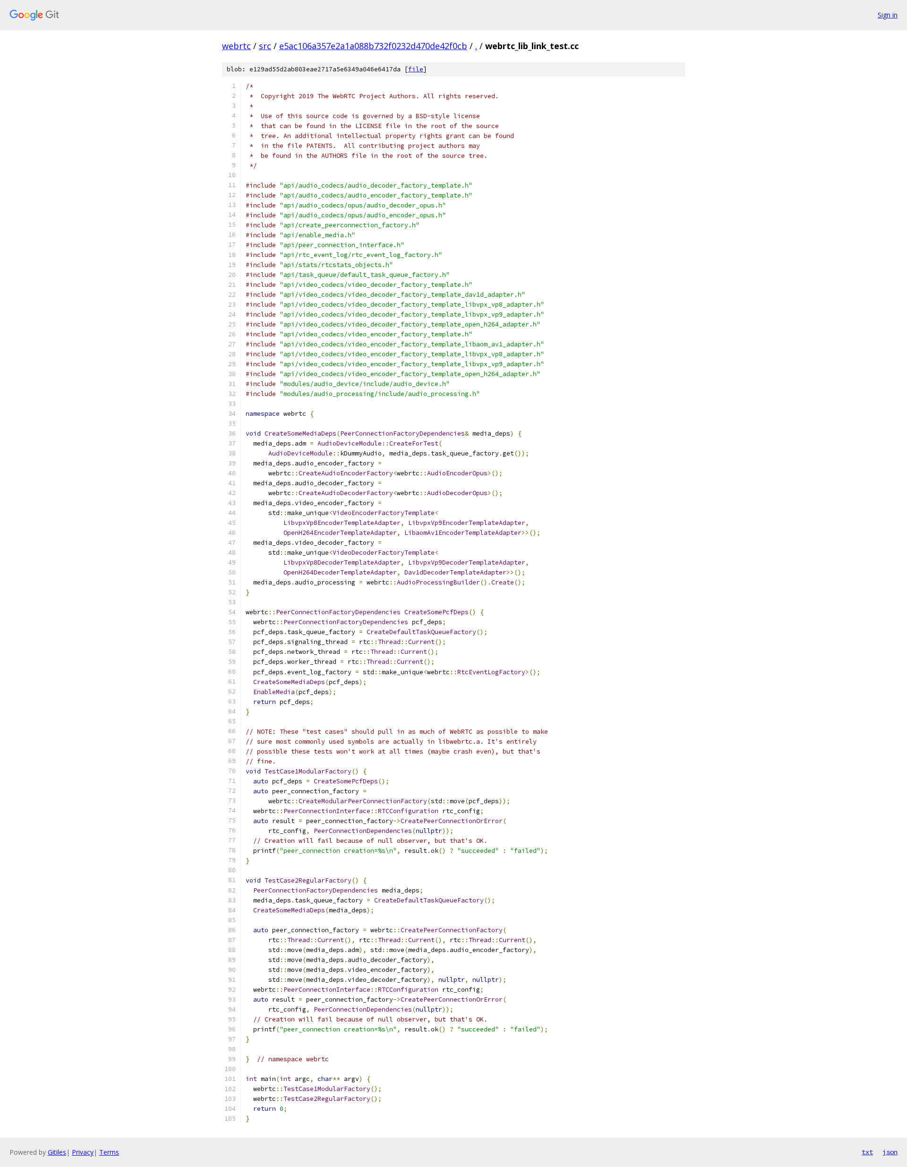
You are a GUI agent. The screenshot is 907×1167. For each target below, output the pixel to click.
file (415, 69)
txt (867, 1152)
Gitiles (57, 1152)
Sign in (888, 14)
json (890, 1152)
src (265, 45)
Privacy (83, 1152)
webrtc (236, 45)
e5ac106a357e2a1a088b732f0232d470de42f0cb (373, 45)
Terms (109, 1152)
